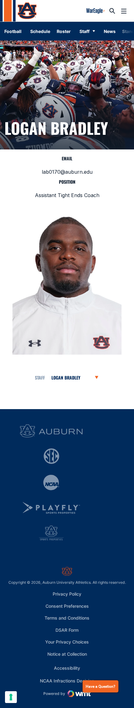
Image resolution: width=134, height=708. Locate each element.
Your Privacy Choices (67, 641)
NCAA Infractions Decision (67, 680)
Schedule (40, 31)
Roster (64, 31)
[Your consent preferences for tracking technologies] (11, 697)
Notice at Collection (67, 654)
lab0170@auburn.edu (67, 172)
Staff (84, 31)
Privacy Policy (67, 594)
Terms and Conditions (67, 618)
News (110, 31)
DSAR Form (67, 630)
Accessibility (67, 668)
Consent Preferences (67, 606)
